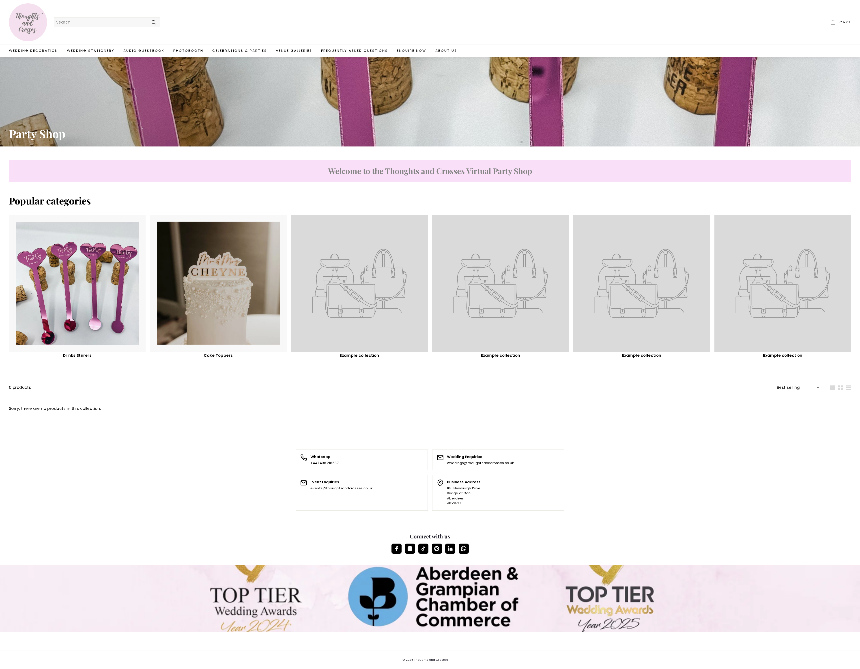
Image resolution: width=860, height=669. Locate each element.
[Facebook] (396, 549)
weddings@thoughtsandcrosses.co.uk (480, 462)
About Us (446, 50)
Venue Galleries (294, 50)
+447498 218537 (324, 462)
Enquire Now (411, 50)
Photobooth (188, 50)
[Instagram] (410, 549)
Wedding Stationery (90, 50)
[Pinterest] (437, 549)
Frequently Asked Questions (354, 50)
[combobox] (107, 22)
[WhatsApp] (464, 549)
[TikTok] (423, 549)
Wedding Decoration (33, 50)
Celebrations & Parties (239, 50)
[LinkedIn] (450, 549)
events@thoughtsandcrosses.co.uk (341, 488)
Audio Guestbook (143, 50)
